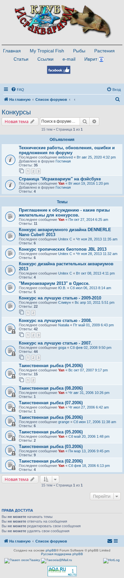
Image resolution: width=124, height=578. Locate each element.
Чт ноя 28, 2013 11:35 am (96, 239)
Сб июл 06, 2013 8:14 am (90, 288)
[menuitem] (17, 90)
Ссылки (45, 59)
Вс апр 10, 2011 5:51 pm (94, 302)
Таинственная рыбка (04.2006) (51, 365)
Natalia (63, 325)
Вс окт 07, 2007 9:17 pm (88, 370)
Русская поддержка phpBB (62, 554)
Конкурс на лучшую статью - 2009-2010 (60, 297)
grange (63, 422)
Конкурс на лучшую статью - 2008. (55, 320)
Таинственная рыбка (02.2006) (51, 461)
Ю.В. (62, 288)
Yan (61, 183)
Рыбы (79, 50)
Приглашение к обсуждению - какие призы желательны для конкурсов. (64, 213)
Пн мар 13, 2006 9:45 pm (88, 451)
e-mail (68, 59)
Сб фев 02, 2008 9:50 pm (90, 348)
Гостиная (63, 161)
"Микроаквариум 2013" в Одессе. (54, 283)
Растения (104, 50)
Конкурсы (16, 112)
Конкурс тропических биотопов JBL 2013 (62, 249)
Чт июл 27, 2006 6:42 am (88, 407)
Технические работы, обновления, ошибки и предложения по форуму (67, 150)
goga (62, 348)
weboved (65, 157)
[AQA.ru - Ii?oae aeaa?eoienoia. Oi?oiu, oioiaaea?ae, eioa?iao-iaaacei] (62, 571)
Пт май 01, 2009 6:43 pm (93, 325)
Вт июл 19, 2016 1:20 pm (88, 183)
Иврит (90, 59)
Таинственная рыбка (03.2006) (51, 446)
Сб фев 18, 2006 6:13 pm (89, 466)
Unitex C (65, 239)
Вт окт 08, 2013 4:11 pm (95, 273)
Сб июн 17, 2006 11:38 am (94, 422)
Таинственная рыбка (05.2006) (51, 431)
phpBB (51, 550)
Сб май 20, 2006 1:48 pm (88, 436)
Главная (12, 50)
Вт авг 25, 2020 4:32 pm (96, 157)
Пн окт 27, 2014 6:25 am (88, 220)
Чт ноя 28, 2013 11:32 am (96, 254)
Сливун (64, 302)
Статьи (21, 59)
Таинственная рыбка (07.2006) (51, 402)
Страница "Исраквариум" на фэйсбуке (60, 178)
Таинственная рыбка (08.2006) (51, 388)
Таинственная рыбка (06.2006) (51, 417)
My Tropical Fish (47, 50)
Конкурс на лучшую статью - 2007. (55, 343)
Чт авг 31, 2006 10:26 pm (88, 393)
